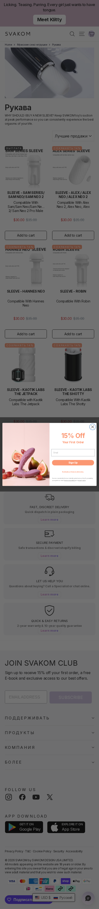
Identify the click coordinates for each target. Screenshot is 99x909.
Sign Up (73, 462)
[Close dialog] (93, 427)
